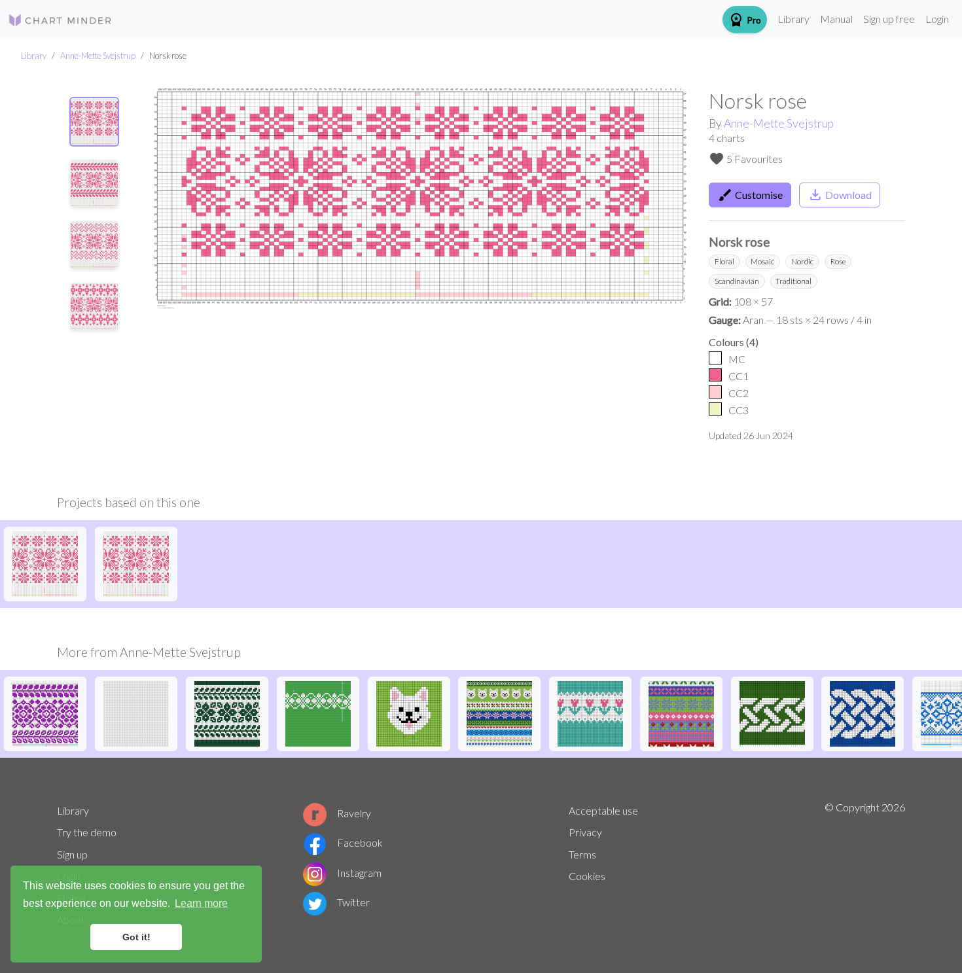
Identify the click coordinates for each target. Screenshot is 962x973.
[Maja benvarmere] (499, 712)
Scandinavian (737, 281)
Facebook (360, 842)
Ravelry (354, 813)
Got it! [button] (136, 937)
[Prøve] (681, 712)
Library (793, 18)
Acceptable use (603, 810)
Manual (836, 18)
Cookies (587, 876)
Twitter (353, 902)
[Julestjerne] (136, 712)
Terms (582, 854)
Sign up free (889, 18)
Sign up (72, 854)
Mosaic (762, 261)
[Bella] (409, 712)
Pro (744, 19)
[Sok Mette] (590, 712)
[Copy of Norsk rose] (45, 562)
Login (937, 18)
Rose (838, 261)
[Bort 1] (45, 712)
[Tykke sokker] (318, 712)
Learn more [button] (201, 903)
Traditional (793, 281)
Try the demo (86, 832)
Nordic (802, 261)
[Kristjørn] (227, 712)
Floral (724, 261)
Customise (750, 195)
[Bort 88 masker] (862, 712)
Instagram (359, 872)
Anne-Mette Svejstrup (97, 55)
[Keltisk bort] (772, 712)
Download (840, 195)
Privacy (585, 832)
